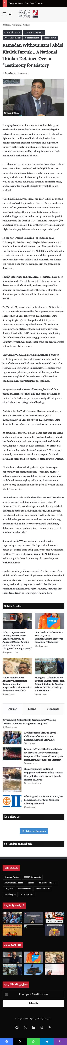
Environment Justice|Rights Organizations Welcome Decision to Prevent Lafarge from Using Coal (29, 722)
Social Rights (10, 894)
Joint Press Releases (47, 883)
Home (8, 25)
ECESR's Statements (34, 32)
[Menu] (4, 15)
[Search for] (10, 15)
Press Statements (12, 38)
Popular (12, 709)
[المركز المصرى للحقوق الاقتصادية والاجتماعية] (28, 13)
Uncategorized (32, 38)
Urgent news (49, 38)
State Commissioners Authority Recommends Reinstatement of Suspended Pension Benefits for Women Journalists (17, 684)
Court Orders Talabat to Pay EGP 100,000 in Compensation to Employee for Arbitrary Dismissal (49, 637)
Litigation (8, 888)
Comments (53, 709)
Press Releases (24, 888)
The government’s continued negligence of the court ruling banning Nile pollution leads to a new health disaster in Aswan (43, 774)
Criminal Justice (21, 25)
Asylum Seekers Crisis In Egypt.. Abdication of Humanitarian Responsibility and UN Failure (40, 736)
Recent (32, 709)
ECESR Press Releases (13, 883)
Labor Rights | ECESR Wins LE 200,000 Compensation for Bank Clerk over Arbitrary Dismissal (43, 800)
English (31, 883)
